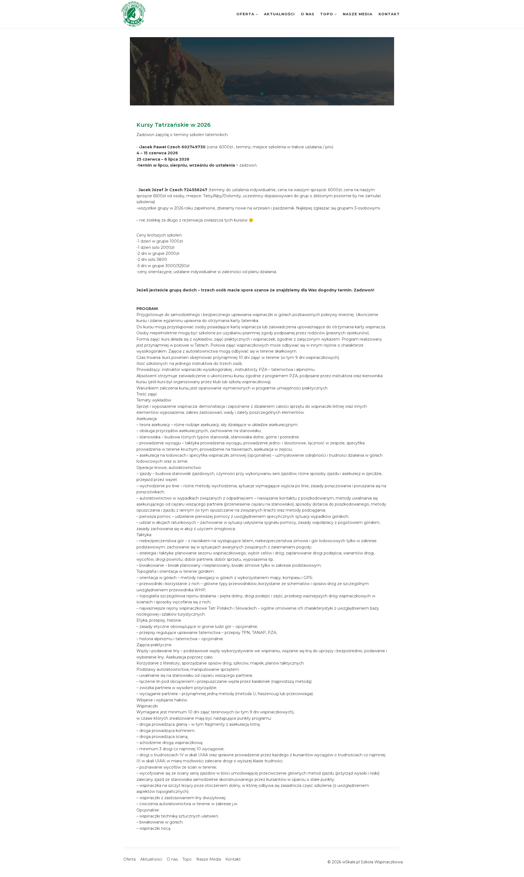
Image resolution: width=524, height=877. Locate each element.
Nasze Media (358, 14)
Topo (187, 859)
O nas (307, 14)
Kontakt (389, 14)
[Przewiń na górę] (521, 857)
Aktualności (279, 14)
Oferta (129, 859)
